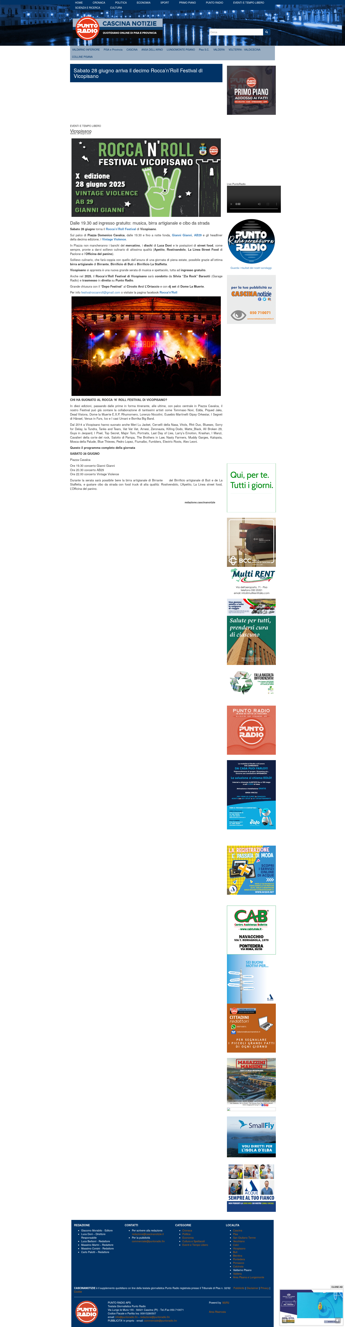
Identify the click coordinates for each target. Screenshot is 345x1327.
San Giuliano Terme (244, 1237)
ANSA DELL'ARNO (152, 49)
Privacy (265, 1288)
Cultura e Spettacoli (193, 1241)
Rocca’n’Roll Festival (121, 229)
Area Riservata (217, 1312)
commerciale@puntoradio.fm (148, 1241)
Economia (143, 2)
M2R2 (225, 1302)
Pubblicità (238, 1288)
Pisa (235, 1234)
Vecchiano (239, 1241)
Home (79, 2)
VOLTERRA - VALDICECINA (244, 49)
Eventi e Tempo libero (248, 2)
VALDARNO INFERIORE (86, 49)
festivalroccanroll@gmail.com (100, 292)
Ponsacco (238, 1263)
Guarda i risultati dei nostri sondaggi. (251, 268)
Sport (164, 2)
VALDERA (219, 49)
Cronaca (99, 2)
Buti (235, 1252)
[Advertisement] (146, 105)
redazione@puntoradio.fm (155, 1317)
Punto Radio (214, 2)
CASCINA (131, 49)
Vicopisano (239, 1248)
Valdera (237, 1273)
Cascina (237, 1230)
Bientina (237, 1255)
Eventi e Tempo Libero (195, 1245)
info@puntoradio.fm (126, 1317)
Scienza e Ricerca (87, 7)
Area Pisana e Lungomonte (248, 1277)
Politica (121, 2)
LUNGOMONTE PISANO (181, 49)
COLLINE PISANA (82, 56)
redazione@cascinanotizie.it (148, 1234)
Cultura (116, 7)
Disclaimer (252, 1288)
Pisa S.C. (204, 49)
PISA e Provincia (113, 49)
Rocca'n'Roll (168, 292)
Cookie (78, 1291)
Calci (236, 1245)
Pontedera (239, 1259)
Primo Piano (187, 2)
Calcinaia (238, 1266)
